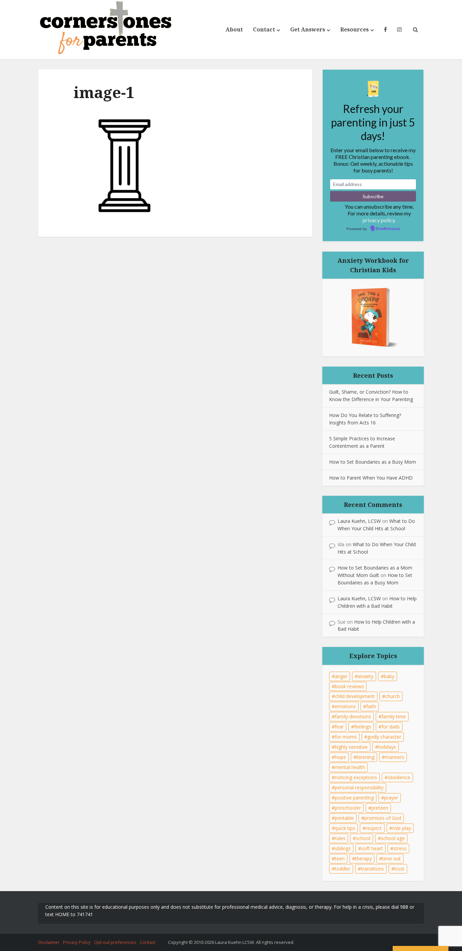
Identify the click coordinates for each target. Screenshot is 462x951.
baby (389, 676)
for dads (391, 726)
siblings (343, 848)
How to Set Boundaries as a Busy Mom (372, 462)
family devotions (353, 716)
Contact (264, 29)
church (392, 696)
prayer (391, 797)
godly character (384, 737)
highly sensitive (351, 747)
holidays (387, 747)
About (234, 29)
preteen (379, 808)
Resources (354, 29)
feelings (362, 726)
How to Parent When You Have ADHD (371, 477)
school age (393, 838)
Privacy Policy (77, 942)
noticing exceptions (356, 777)
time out (391, 858)
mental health (350, 767)
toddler (342, 868)
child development (355, 696)
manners (394, 757)
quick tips (345, 828)
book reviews (349, 686)
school (363, 838)
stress (400, 848)
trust (399, 868)
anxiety (365, 676)
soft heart (372, 848)
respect (374, 828)
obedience (399, 777)
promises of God (382, 818)
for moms (346, 737)
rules (340, 838)
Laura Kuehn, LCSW (359, 521)
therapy (363, 858)
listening (365, 757)
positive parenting (354, 797)
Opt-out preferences (115, 942)
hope (340, 757)
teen (340, 858)
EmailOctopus (388, 229)
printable (344, 818)
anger (341, 676)
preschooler (348, 808)
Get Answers (307, 29)
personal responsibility (359, 787)
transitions (372, 868)
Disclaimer (49, 942)
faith (371, 706)
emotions (345, 706)
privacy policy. (379, 220)
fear (339, 726)
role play (401, 828)
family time (394, 716)
